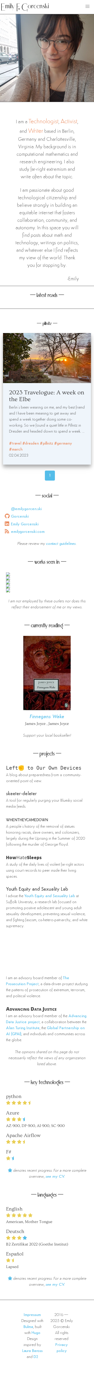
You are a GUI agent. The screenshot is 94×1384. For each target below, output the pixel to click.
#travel (15, 444)
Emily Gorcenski (25, 524)
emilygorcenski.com (28, 532)
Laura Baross (32, 1351)
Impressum (32, 1315)
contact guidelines (61, 544)
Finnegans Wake (47, 716)
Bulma (28, 1327)
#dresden (30, 444)
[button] (87, 6)
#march (16, 450)
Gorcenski (20, 517)
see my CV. (55, 1177)
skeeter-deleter (21, 793)
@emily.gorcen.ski (26, 509)
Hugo (36, 1333)
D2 (36, 1357)
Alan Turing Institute (23, 1028)
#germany (63, 444)
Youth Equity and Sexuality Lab (37, 889)
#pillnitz (46, 444)
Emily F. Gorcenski (25, 7)
